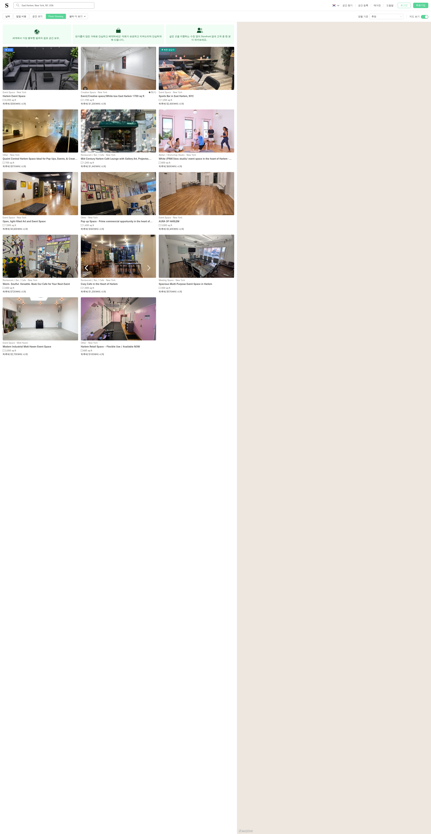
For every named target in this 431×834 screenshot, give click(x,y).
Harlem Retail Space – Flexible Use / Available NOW (110, 346)
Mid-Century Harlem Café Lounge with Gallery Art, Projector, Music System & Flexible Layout (115, 159)
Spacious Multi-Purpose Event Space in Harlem (185, 283)
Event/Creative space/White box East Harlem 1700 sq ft (112, 95)
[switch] (424, 17)
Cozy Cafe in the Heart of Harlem (99, 283)
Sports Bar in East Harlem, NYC (176, 95)
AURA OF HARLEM (169, 221)
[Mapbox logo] (245, 831)
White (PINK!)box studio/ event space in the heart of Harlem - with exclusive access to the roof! (194, 159)
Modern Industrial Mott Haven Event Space (27, 346)
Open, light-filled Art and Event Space (24, 221)
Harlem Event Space (14, 95)
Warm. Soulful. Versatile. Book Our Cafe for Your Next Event (36, 283)
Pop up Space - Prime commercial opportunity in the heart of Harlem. (115, 221)
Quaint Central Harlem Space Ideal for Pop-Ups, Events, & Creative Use (40, 159)
